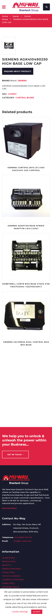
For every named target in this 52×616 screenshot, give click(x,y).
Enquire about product (17, 71)
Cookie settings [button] (20, 611)
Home (5, 16)
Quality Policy (8, 583)
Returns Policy (9, 561)
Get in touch (14, 454)
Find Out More (9, 508)
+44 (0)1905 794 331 (23, 537)
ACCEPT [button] (37, 612)
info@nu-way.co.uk (22, 541)
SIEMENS (22, 80)
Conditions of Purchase (13, 579)
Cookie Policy (8, 558)
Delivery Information (11, 568)
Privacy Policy (8, 572)
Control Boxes (24, 97)
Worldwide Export (10, 587)
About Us (6, 565)
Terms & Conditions (11, 576)
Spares (15, 16)
